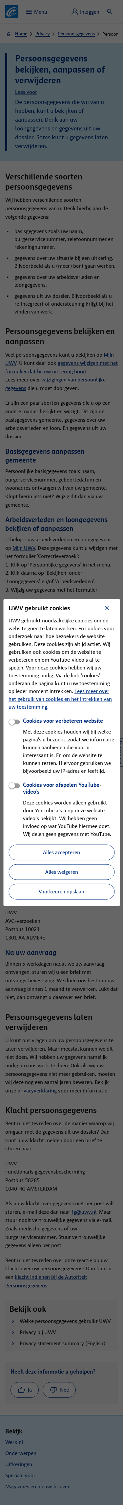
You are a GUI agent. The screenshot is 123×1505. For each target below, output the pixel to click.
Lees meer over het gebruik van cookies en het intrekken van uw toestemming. (60, 699)
